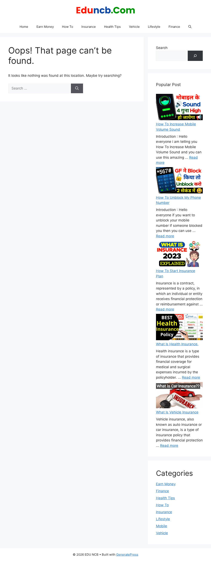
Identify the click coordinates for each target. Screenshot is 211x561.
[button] (190, 27)
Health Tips (112, 27)
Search (162, 48)
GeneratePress (127, 554)
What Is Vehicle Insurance (177, 412)
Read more (165, 236)
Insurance (88, 27)
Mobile (161, 526)
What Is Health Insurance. (177, 344)
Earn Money (45, 27)
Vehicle (134, 27)
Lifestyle (154, 27)
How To (67, 27)
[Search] (77, 88)
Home (24, 27)
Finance (174, 27)
